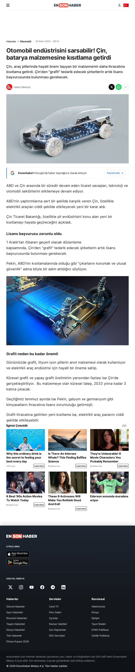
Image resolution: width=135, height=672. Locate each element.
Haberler (11, 41)
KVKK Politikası (100, 629)
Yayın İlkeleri (99, 623)
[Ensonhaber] (67, 5)
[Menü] (7, 5)
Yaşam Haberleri (15, 623)
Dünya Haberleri (15, 629)
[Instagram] (21, 587)
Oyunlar (53, 618)
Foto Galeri (55, 612)
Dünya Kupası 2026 (17, 641)
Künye (95, 612)
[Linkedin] (63, 587)
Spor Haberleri (14, 612)
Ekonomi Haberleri (16, 618)
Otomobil (25, 41)
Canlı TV (54, 606)
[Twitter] (10, 587)
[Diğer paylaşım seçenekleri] (126, 87)
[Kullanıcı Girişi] (119, 5)
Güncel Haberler (15, 606)
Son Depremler (57, 629)
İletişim (95, 618)
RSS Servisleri (57, 635)
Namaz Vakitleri (58, 623)
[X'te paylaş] (112, 87)
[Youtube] (32, 587)
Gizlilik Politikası (101, 635)
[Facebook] (42, 587)
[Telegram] (53, 587)
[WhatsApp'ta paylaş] (119, 87)
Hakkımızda (98, 606)
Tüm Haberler (14, 635)
